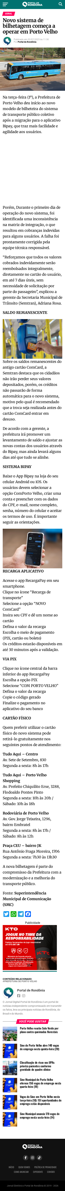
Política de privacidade (45, 1167)
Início (11, 1167)
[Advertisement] (32, 170)
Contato (51, 1172)
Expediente (38, 1172)
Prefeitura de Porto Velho (20, 981)
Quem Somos (24, 1167)
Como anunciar (21, 1172)
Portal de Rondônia (27, 42)
